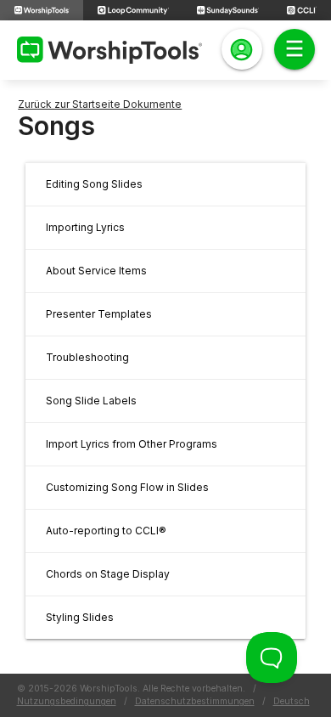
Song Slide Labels (91, 400)
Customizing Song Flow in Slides (127, 487)
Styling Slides (80, 617)
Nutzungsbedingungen (66, 701)
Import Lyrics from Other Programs (131, 444)
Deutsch (291, 701)
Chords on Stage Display (108, 573)
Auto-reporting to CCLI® (106, 530)
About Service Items (96, 270)
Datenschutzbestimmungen (195, 701)
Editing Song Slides (94, 184)
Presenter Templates (99, 314)
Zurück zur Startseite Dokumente (100, 104)
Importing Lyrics (85, 227)
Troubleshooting (87, 357)
